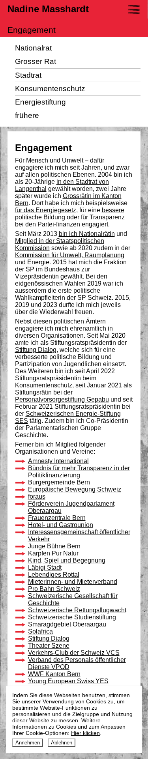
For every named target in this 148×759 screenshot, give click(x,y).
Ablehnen (61, 743)
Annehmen (27, 743)
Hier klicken (85, 733)
